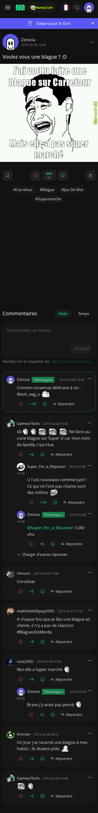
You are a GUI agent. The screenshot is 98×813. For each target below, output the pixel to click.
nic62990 (25, 661)
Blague (48, 189)
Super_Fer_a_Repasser (46, 466)
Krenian (23, 734)
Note (63, 313)
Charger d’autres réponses (44, 554)
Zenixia (28, 39)
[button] (77, 8)
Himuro (23, 573)
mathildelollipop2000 (35, 610)
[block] (91, 42)
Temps (83, 313)
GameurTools (28, 423)
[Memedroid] (20, 8)
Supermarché (49, 198)
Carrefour (24, 189)
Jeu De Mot (73, 189)
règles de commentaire (70, 361)
